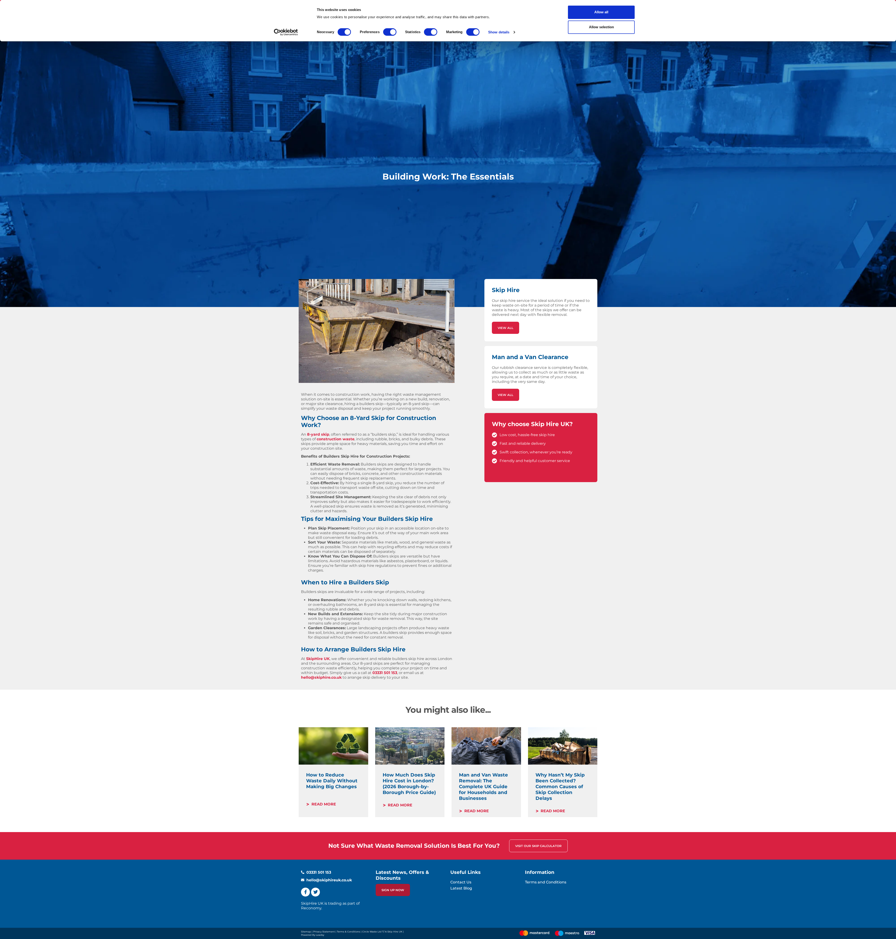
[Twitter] (315, 892)
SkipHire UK (318, 659)
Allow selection (601, 27)
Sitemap (306, 931)
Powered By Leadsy (312, 934)
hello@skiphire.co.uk (321, 677)
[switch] (389, 32)
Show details (498, 32)
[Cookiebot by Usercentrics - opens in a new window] (286, 32)
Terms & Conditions (348, 931)
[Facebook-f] (305, 892)
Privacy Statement (324, 931)
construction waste (335, 439)
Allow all (601, 12)
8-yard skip (318, 434)
